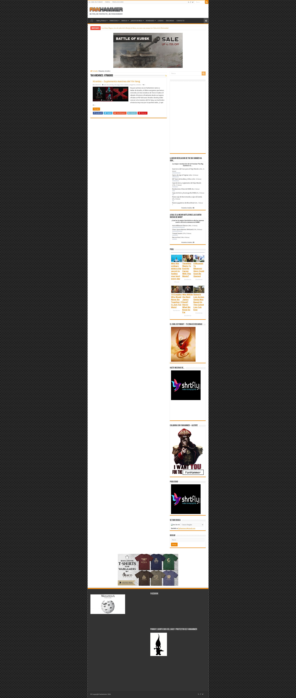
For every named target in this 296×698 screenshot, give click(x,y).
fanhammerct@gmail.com (186, 528)
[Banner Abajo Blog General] (148, 569)
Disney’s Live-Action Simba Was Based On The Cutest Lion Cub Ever (198, 302)
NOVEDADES (150, 21)
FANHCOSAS (114, 21)
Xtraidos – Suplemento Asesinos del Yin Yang (116, 81)
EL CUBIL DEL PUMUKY (96, 2)
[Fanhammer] (106, 10)
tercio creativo (124, 85)
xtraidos (138, 85)
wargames (132, 85)
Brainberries (187, 279)
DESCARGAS (170, 21)
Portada (94, 71)
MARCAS (124, 21)
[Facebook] (190, 2)
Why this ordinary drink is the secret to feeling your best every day (176, 271)
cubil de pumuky (109, 85)
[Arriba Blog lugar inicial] (148, 50)
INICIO (92, 20)
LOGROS (160, 21)
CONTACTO (180, 21)
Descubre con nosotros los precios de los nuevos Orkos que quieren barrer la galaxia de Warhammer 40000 (135, 28)
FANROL (107, 2)
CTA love (176, 282)
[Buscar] (206, 2)
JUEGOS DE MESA (136, 21)
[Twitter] (193, 2)
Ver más (96, 109)
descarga (117, 85)
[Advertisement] (188, 117)
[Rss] (189, 2)
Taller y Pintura (101, 21)
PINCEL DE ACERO (117, 2)
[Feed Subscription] (166, 76)
